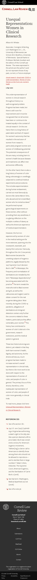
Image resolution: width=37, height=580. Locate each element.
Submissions (18, 533)
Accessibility (14, 576)
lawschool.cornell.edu (18, 521)
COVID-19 (28, 77)
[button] (12, 284)
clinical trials (20, 77)
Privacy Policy (3, 577)
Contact (18, 559)
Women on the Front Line (14, 82)
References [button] (12, 419)
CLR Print (18, 539)
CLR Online (18, 549)
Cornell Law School (18, 515)
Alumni (18, 554)
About (18, 528)
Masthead (18, 544)
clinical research (11, 77)
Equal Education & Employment (25, 577)
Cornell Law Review (15, 9)
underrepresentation (12, 79)
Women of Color (25, 79)
